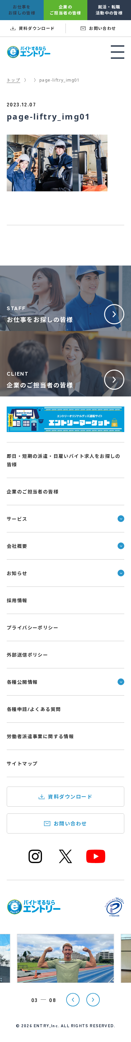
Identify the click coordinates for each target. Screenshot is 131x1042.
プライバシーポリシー (32, 627)
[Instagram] (35, 862)
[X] (65, 862)
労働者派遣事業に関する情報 (40, 736)
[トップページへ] (33, 910)
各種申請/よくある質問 (34, 709)
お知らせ (17, 573)
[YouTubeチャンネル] (96, 862)
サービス (17, 519)
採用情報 (17, 600)
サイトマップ (22, 763)
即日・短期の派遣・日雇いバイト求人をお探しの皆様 (64, 460)
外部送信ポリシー (27, 655)
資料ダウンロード (70, 796)
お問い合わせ (70, 823)
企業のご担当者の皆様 (32, 491)
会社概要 (17, 546)
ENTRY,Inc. (46, 1025)
